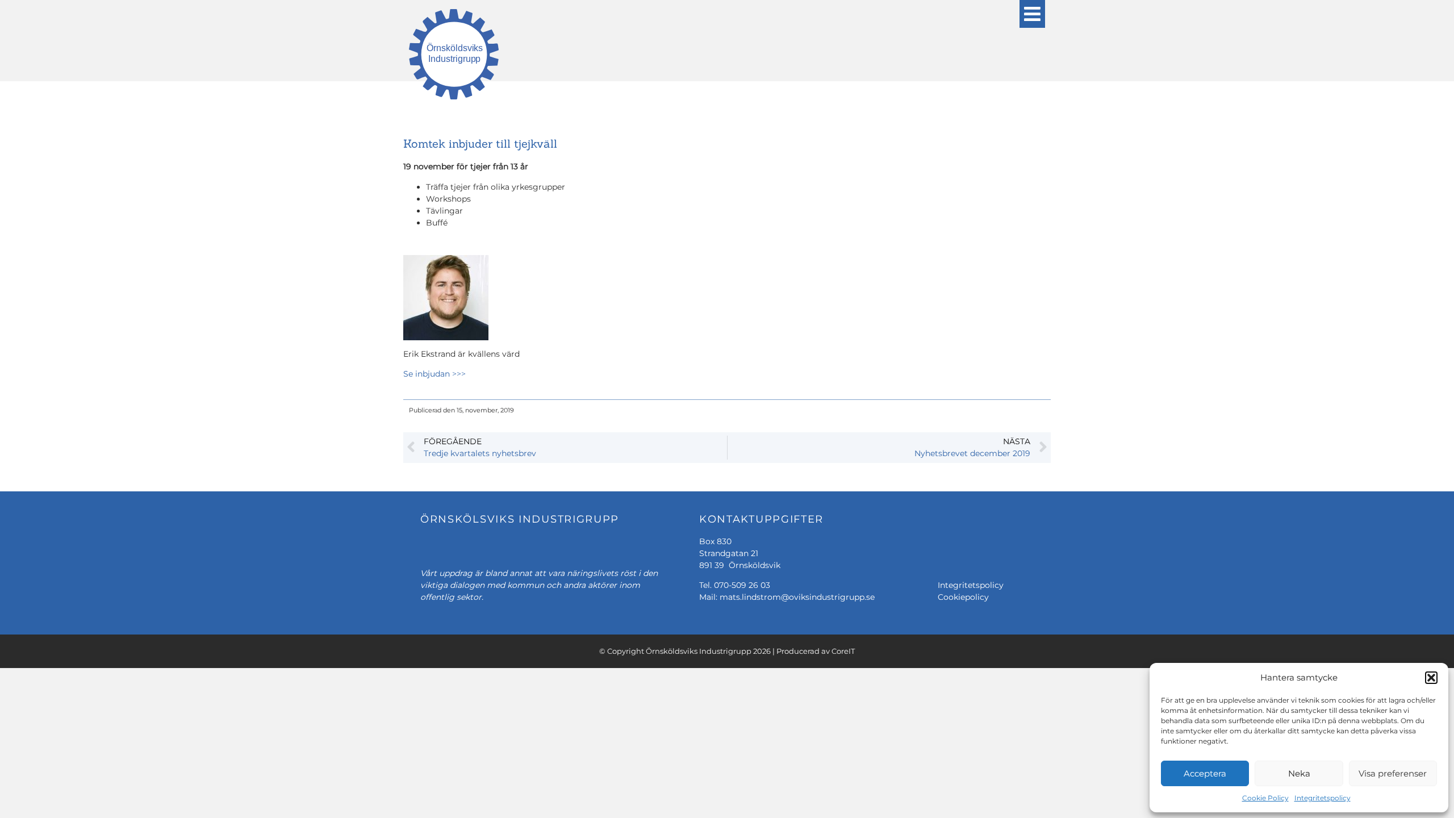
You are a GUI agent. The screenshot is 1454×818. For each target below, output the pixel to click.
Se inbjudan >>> (434, 374)
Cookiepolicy (963, 597)
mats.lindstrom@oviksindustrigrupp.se (797, 597)
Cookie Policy (1265, 798)
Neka (1299, 773)
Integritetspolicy (1322, 798)
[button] (1431, 677)
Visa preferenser (1393, 773)
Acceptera (1205, 773)
